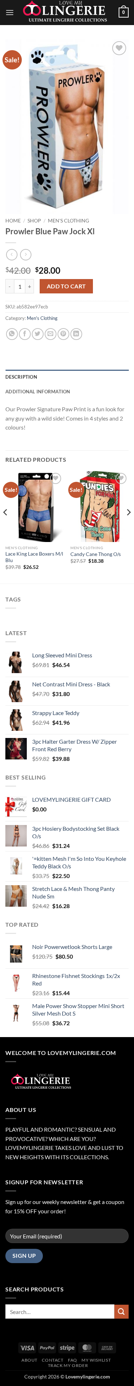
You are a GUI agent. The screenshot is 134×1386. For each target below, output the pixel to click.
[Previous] (5, 526)
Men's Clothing (68, 221)
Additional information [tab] (37, 391)
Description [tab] (21, 377)
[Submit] (121, 1312)
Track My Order (68, 1365)
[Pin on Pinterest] (63, 334)
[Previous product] (25, 254)
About (29, 1360)
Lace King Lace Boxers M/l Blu (34, 557)
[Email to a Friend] (50, 334)
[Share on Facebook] (25, 334)
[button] (9, 12)
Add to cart (66, 286)
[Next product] (11, 254)
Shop (34, 221)
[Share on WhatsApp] (12, 334)
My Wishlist (96, 1360)
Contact (52, 1360)
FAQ (72, 1360)
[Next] (128, 526)
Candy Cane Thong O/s (95, 554)
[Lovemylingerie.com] (66, 12)
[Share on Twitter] (38, 334)
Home (13, 221)
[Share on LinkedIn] (76, 334)
